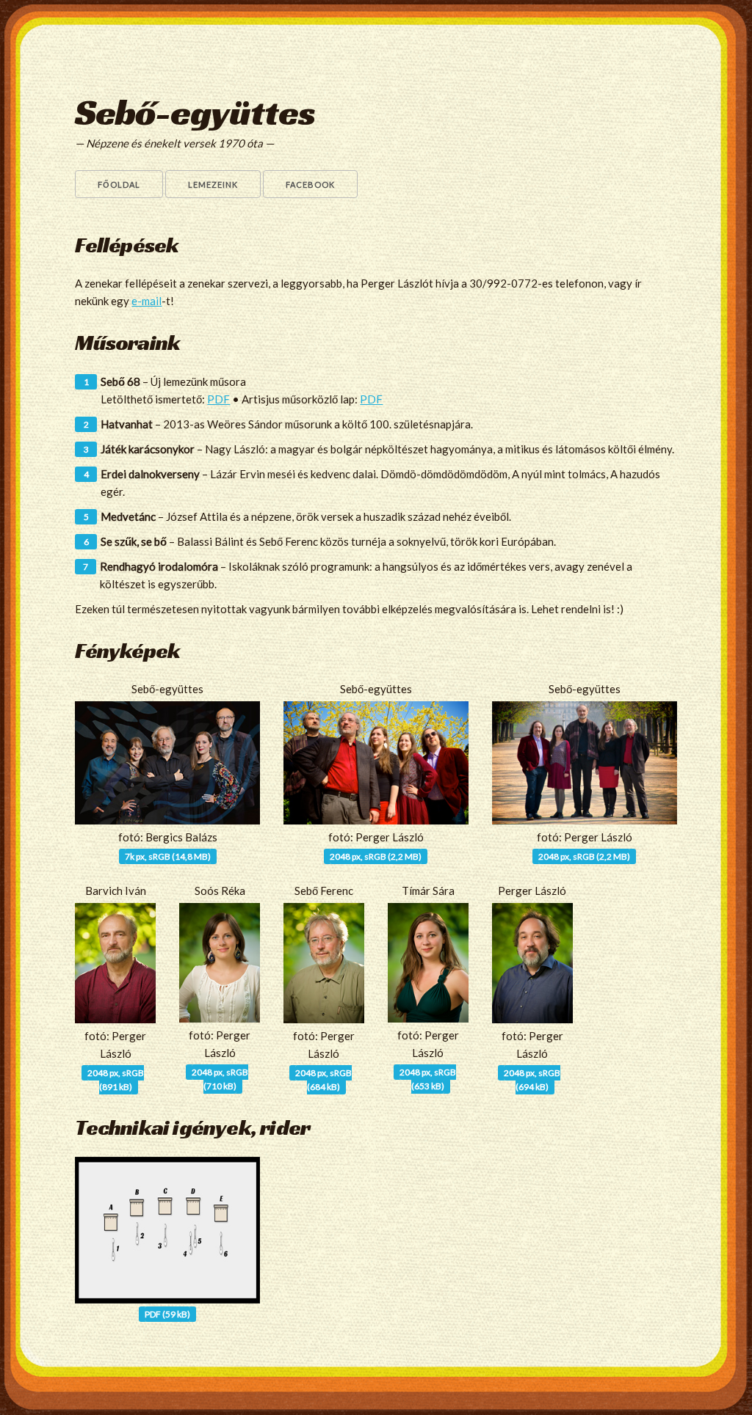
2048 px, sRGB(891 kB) (115, 1079)
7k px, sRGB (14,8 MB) (168, 856)
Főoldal (119, 184)
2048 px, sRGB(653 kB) (428, 1079)
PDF (218, 399)
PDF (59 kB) (167, 1314)
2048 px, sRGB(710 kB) (220, 1079)
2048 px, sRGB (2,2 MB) (376, 856)
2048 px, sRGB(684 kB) (323, 1079)
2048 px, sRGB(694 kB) (532, 1079)
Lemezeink (213, 184)
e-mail (146, 300)
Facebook (310, 184)
